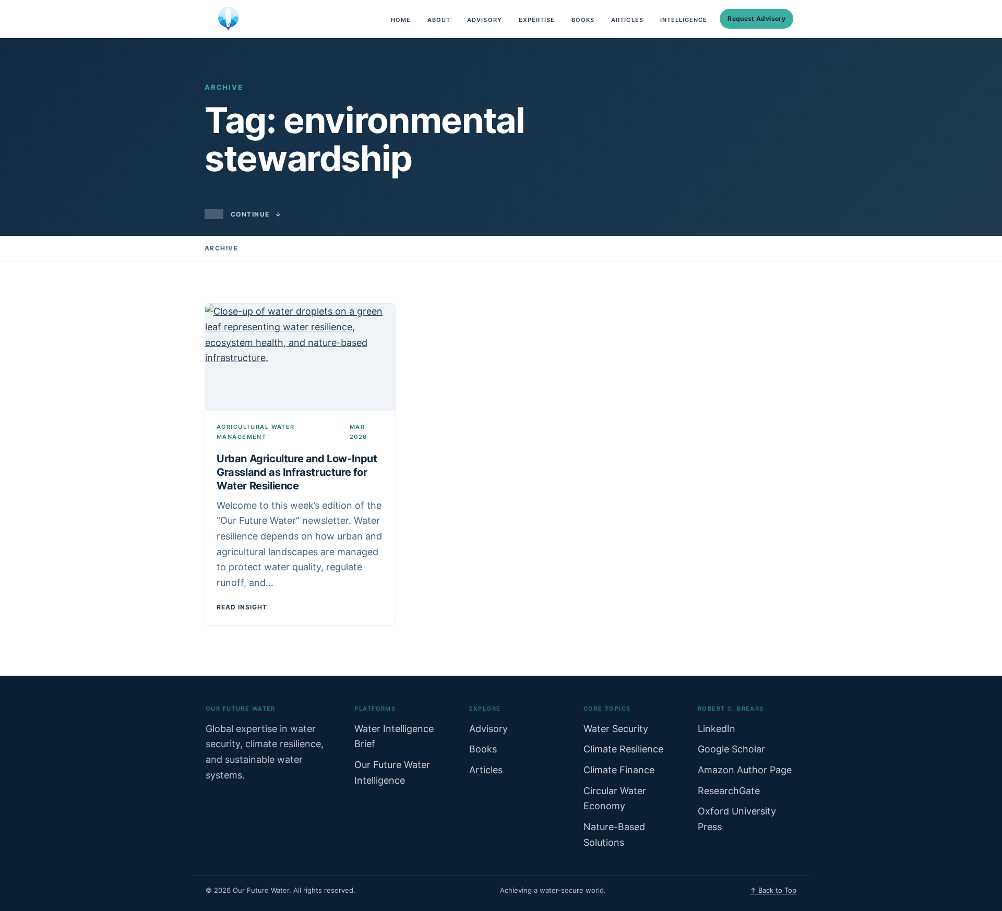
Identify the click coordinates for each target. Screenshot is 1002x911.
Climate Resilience (623, 749)
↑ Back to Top (773, 890)
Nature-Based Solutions (614, 834)
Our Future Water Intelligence (392, 772)
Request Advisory (756, 18)
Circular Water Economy (614, 798)
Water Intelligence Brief (394, 736)
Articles (627, 19)
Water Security (615, 728)
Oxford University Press (737, 819)
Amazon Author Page (745, 769)
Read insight (242, 607)
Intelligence (684, 19)
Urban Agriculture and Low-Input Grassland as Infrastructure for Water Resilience (297, 472)
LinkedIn (716, 728)
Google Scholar (731, 749)
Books (582, 19)
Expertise (537, 19)
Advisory (484, 19)
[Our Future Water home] (228, 19)
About (438, 19)
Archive (221, 248)
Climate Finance (618, 769)
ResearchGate (729, 790)
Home (401, 19)
